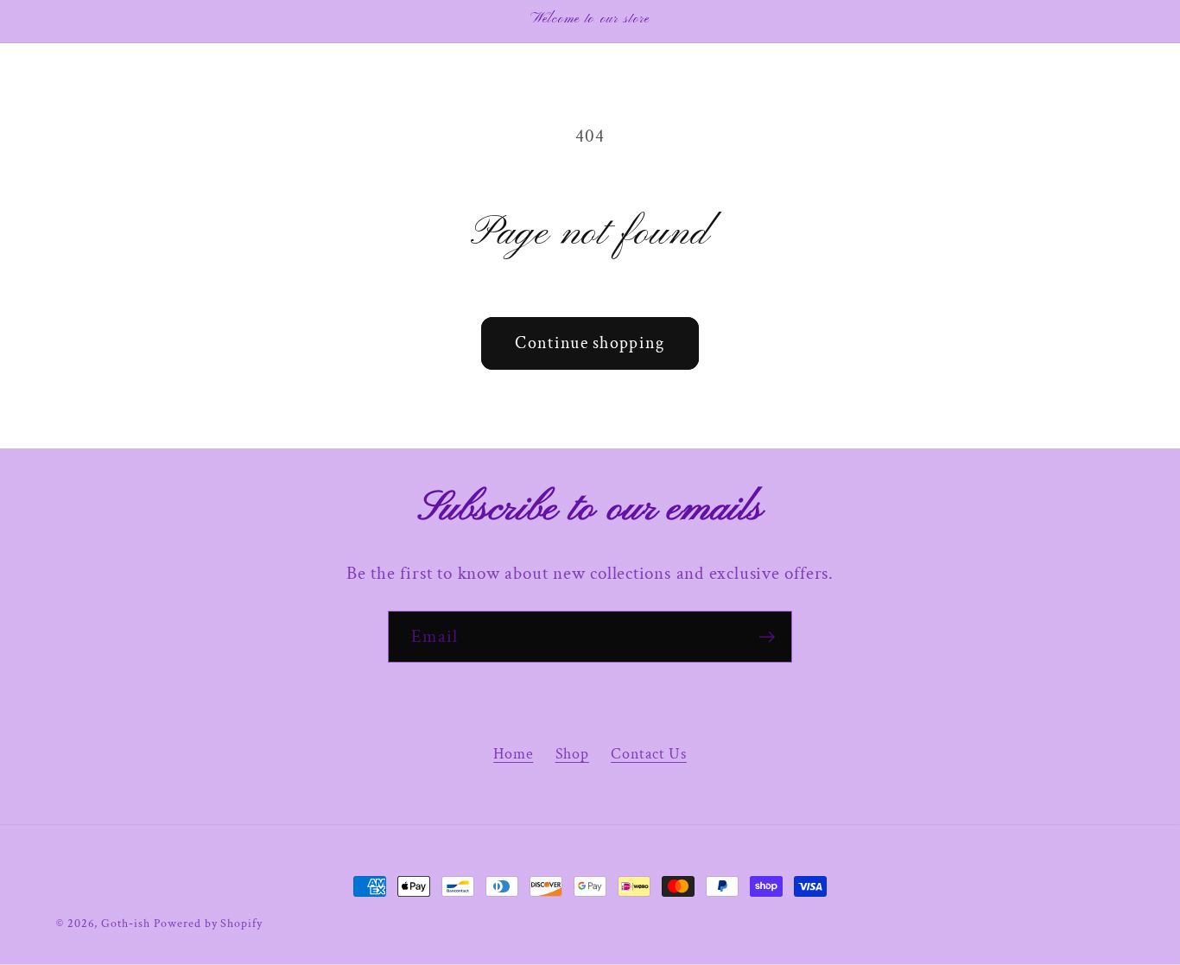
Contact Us (649, 754)
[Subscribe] (766, 637)
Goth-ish (125, 923)
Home (513, 754)
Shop (572, 754)
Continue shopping (589, 343)
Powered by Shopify (208, 923)
